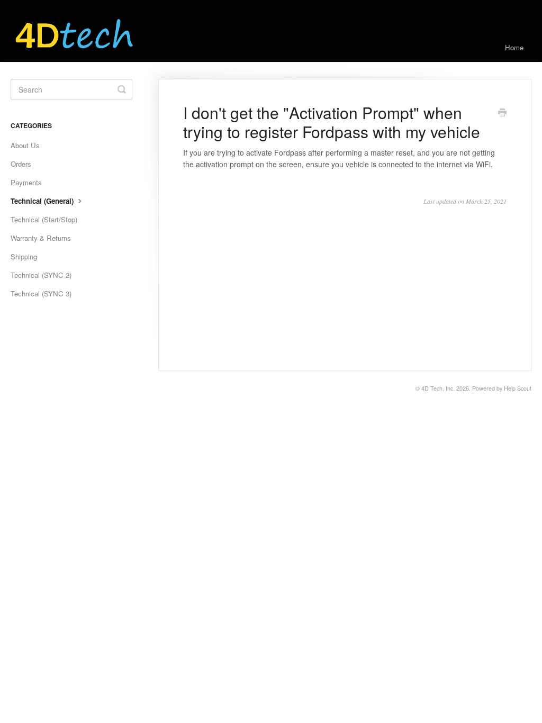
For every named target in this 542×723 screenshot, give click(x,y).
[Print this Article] (502, 113)
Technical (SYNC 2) (41, 275)
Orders (21, 164)
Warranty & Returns (41, 238)
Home (514, 47)
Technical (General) (43, 201)
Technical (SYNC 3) (41, 293)
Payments (26, 182)
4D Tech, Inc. (438, 388)
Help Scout (517, 388)
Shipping (24, 256)
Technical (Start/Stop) (44, 219)
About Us (25, 145)
